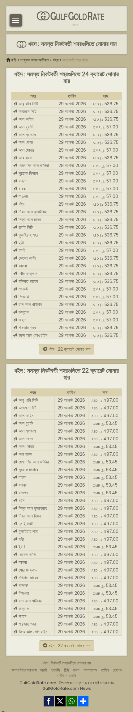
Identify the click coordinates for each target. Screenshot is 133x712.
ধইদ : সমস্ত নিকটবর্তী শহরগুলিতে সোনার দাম (72, 44)
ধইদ (55, 60)
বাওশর (22, 196)
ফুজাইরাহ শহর (27, 235)
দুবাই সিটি (25, 227)
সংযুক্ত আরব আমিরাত (34, 60)
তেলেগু (117, 670)
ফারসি (72, 675)
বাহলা (21, 181)
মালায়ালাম (90, 670)
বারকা (22, 189)
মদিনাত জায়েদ (27, 281)
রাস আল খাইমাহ (29, 304)
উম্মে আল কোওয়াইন (32, 335)
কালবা (22, 266)
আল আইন (25, 119)
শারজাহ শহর (26, 328)
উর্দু (62, 675)
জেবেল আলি (26, 258)
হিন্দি (66, 670)
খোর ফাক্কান (27, 273)
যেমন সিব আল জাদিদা (33, 165)
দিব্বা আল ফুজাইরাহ (32, 212)
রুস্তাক (23, 312)
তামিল (105, 670)
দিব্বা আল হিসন (29, 219)
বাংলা (75, 25)
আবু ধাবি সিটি (27, 104)
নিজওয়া (23, 297)
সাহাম (21, 320)
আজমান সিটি (26, 111)
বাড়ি (13, 60)
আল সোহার (26, 150)
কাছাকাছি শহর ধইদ (75, 60)
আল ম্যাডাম (26, 135)
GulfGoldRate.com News (66, 688)
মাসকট (22, 289)
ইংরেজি (55, 670)
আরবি (43, 670)
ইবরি (21, 250)
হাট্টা (20, 243)
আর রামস (24, 158)
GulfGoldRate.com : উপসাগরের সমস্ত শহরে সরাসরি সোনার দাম (66, 682)
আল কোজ (25, 142)
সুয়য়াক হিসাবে (27, 173)
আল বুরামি (25, 127)
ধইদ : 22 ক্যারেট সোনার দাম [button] (68, 349)
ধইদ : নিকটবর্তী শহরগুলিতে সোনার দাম (66, 663)
